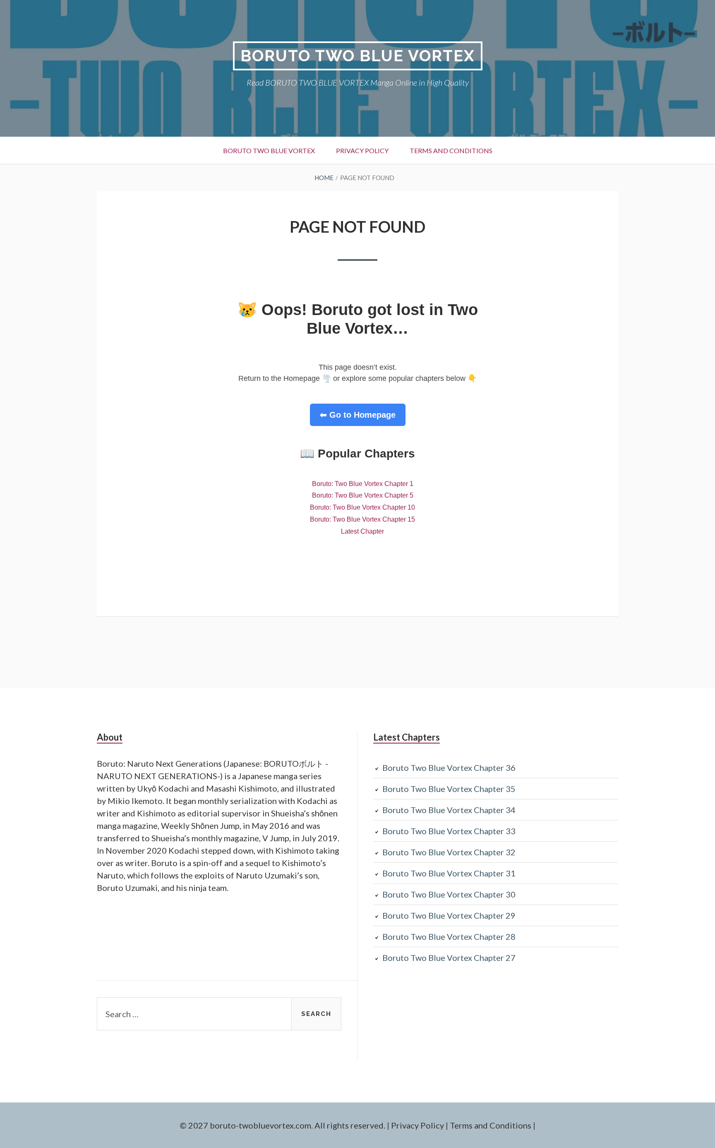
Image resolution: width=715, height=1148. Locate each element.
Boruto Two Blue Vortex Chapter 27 (449, 958)
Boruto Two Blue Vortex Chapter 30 (449, 894)
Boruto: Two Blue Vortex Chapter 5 (362, 495)
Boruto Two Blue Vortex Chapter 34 (449, 810)
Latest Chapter (362, 531)
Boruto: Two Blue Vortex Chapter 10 (362, 507)
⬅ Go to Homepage (358, 414)
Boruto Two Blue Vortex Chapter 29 (449, 915)
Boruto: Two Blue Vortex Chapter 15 (362, 519)
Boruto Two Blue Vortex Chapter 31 (449, 873)
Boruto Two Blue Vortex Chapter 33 (449, 831)
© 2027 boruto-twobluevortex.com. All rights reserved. (282, 1125)
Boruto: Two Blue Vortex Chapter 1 (362, 483)
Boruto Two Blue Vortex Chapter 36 (449, 768)
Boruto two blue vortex (269, 150)
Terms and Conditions (451, 150)
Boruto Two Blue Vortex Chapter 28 (449, 936)
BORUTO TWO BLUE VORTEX (357, 55)
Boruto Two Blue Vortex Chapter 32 (449, 852)
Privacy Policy (362, 150)
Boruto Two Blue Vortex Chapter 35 (449, 789)
